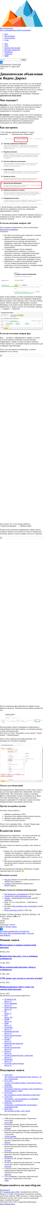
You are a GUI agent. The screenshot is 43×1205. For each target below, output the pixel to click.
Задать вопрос (9, 38)
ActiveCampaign (10, 1136)
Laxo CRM (8, 1122)
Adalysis (7, 1142)
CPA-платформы (10, 1004)
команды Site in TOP (11, 1192)
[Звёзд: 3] (19, 914)
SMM (6, 56)
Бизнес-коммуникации (13, 1036)
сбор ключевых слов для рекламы (24, 906)
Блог (6, 34)
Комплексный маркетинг (13, 1044)
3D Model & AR (10, 1000)
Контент (7, 1052)
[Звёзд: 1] (4, 914)
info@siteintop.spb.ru (7, 1204)
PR (7, 1012)
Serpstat (7, 898)
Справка (7, 884)
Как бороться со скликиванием (16, 894)
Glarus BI (7, 1166)
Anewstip (7, 1174)
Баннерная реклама (11, 1032)
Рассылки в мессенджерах (14, 1064)
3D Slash (7, 1160)
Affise (6, 1180)
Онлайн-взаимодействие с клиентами (18, 1056)
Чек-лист (7, 879)
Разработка (8, 52)
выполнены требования (9, 229)
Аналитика (8, 1028)
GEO (6, 46)
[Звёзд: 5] (34, 914)
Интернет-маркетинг (12, 50)
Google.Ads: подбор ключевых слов (17, 896)
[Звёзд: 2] (11, 914)
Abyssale (7, 1128)
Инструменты (9, 36)
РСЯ (6, 902)
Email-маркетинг (10, 1008)
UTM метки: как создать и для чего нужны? (21, 978)
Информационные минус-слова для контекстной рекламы (17, 988)
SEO (6, 44)
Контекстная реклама (12, 48)
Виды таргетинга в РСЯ (13, 910)
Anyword (7, 1150)
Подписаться (5, 1190)
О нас (6, 40)
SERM (7, 1020)
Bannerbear (8, 1156)
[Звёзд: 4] (26, 914)
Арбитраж (8, 54)
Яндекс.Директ (11, 927)
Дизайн (7, 1040)
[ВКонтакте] (1, 62)
